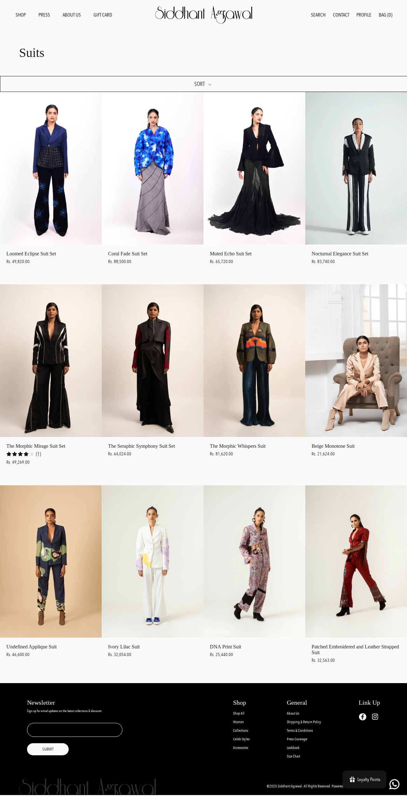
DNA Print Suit (225, 646)
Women (238, 722)
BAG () (385, 15)
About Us (293, 713)
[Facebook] (362, 717)
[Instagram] (375, 716)
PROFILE (363, 15)
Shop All (239, 713)
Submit (47, 749)
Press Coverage (297, 739)
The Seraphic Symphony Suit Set (141, 446)
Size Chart (293, 756)
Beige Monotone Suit (333, 446)
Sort (200, 83)
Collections (240, 730)
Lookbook (293, 747)
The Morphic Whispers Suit (238, 446)
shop (21, 15)
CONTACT (341, 15)
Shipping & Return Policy (304, 722)
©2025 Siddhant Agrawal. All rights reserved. (299, 786)
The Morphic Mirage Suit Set (35, 446)
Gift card (102, 15)
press (44, 15)
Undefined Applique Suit (31, 646)
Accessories (240, 747)
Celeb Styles (241, 739)
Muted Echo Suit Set (231, 253)
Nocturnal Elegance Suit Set (340, 253)
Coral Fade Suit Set (127, 253)
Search (318, 15)
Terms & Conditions (300, 730)
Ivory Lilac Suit (124, 646)
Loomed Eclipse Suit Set (31, 253)
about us (72, 15)
